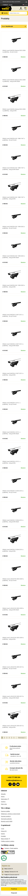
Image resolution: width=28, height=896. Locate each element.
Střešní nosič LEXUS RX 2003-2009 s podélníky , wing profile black (13, 609)
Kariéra (3, 833)
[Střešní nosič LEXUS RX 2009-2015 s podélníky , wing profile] (14, 716)
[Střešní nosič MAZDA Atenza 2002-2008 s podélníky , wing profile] (14, 99)
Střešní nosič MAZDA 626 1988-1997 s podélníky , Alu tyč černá (13, 139)
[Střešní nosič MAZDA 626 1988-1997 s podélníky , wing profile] (14, 187)
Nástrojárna (4, 799)
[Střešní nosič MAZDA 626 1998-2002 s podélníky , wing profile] (14, 275)
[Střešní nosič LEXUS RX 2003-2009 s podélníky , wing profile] (14, 628)
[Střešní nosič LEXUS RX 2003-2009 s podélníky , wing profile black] (14, 598)
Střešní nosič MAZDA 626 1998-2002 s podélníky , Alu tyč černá (13, 227)
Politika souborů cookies (7, 841)
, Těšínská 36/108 (11, 871)
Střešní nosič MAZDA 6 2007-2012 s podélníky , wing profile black (12, 344)
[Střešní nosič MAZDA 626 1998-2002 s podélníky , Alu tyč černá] (14, 217)
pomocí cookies (17, 881)
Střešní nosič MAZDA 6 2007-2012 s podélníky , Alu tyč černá (12, 315)
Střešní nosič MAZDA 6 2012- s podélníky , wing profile (11, 462)
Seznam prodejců (6, 816)
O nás (2, 828)
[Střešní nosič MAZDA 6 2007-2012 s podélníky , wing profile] (14, 364)
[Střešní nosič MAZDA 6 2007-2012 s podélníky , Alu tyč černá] (14, 305)
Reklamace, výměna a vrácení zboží (10, 814)
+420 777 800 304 (14, 777)
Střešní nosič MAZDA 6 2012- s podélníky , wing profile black (11, 432)
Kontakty (10, 4)
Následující (21, 737)
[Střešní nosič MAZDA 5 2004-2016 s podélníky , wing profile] (14, 540)
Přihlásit (20, 9)
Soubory (3, 801)
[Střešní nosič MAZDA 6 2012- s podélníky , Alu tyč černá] (14, 393)
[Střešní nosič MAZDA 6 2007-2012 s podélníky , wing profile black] (14, 334)
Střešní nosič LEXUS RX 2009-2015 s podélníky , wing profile (13, 726)
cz (25, 4)
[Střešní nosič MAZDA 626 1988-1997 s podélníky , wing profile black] (14, 158)
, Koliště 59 (9, 868)
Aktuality (3, 794)
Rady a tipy (4, 804)
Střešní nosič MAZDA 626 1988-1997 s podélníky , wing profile (13, 198)
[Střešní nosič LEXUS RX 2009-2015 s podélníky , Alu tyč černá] (14, 657)
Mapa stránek (4, 838)
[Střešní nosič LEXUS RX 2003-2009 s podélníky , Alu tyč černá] (14, 569)
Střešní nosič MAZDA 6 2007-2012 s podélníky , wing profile (12, 374)
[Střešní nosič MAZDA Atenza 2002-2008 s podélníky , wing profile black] (14, 70)
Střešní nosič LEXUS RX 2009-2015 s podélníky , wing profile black (13, 697)
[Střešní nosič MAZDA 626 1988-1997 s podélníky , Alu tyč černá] (14, 129)
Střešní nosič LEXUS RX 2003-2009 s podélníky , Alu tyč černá (13, 579)
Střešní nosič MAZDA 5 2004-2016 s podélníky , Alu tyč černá (12, 491)
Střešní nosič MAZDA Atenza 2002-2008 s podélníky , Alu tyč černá (13, 51)
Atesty (3, 796)
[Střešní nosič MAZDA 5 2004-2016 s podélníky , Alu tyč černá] (14, 481)
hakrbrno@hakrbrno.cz (14, 780)
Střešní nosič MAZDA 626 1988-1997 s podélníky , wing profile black (13, 168)
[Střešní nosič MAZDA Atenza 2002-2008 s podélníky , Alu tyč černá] (14, 41)
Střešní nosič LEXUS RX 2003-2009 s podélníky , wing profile (13, 638)
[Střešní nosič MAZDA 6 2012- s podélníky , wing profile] (14, 452)
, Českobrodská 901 (12, 874)
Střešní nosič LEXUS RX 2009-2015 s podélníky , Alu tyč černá (13, 667)
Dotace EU (4, 831)
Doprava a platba (5, 811)
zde (5, 885)
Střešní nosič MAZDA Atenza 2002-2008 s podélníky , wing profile (13, 109)
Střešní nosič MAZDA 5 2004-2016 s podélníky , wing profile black (12, 521)
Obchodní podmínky (6, 819)
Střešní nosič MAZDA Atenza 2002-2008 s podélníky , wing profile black (13, 80)
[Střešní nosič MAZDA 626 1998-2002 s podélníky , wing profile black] (14, 246)
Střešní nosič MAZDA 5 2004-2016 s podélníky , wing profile (12, 550)
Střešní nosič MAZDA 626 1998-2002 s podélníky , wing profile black (13, 256)
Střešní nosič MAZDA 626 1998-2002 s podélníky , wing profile (13, 286)
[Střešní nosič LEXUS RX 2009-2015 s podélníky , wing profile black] (14, 687)
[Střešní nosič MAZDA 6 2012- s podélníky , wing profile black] (14, 422)
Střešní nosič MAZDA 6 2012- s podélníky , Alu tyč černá (11, 403)
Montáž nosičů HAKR (6, 821)
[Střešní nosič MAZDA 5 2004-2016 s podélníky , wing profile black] (14, 510)
